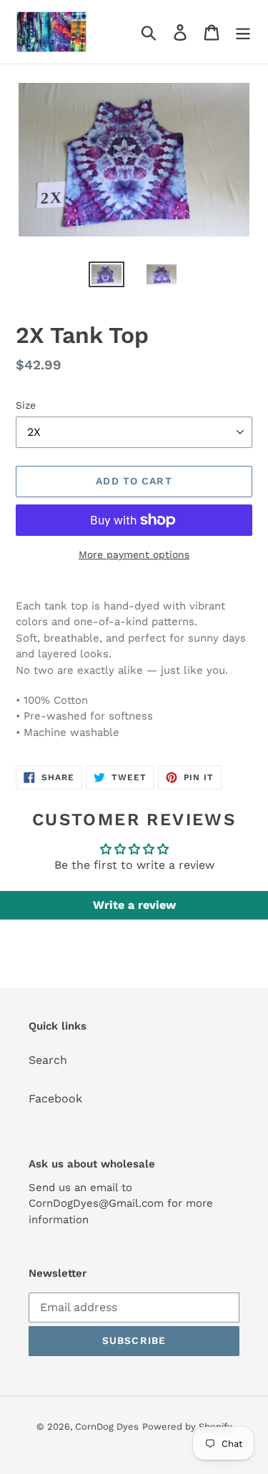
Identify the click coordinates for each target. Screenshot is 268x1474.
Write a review (134, 905)
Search (48, 1060)
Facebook (55, 1098)
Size (26, 405)
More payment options (134, 554)
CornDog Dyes (107, 1426)
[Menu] (243, 32)
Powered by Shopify (187, 1426)
